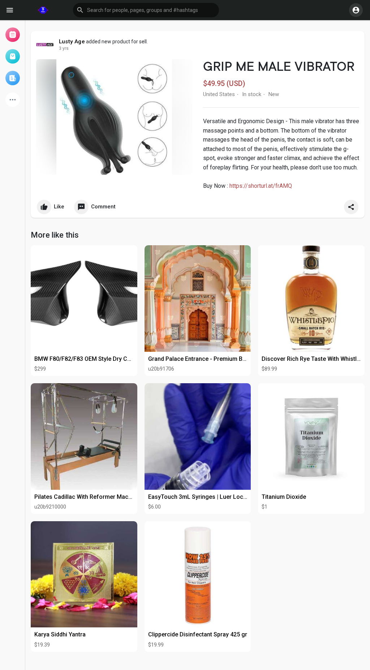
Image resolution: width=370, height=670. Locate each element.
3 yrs (64, 48)
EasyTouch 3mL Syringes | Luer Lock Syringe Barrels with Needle (234, 496)
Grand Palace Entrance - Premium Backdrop (206, 358)
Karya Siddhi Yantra (60, 634)
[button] (146, 10)
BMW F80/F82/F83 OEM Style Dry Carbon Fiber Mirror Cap (111, 358)
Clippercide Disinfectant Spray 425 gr (197, 634)
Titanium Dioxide (284, 496)
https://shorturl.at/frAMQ (260, 185)
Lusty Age (72, 41)
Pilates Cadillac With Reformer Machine (86, 496)
